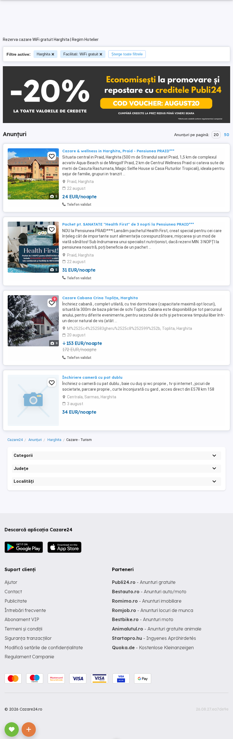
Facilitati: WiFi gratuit (80, 54)
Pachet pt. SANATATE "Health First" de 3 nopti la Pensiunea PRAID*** (128, 224)
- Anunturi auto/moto (149, 591)
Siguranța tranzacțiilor (28, 638)
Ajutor (11, 582)
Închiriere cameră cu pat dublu (92, 377)
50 (226, 134)
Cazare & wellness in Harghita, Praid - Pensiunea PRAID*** (118, 151)
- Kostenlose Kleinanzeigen (153, 647)
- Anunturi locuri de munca (152, 610)
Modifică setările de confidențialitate (44, 647)
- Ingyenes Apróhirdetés (154, 638)
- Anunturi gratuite (144, 582)
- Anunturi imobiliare (147, 601)
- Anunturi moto (142, 619)
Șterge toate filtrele (127, 54)
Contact (13, 591)
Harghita (43, 54)
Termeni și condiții (23, 629)
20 (216, 134)
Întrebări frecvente (25, 610)
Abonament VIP (22, 619)
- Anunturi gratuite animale (156, 629)
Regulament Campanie (29, 656)
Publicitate (16, 601)
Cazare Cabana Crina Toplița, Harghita (100, 297)
